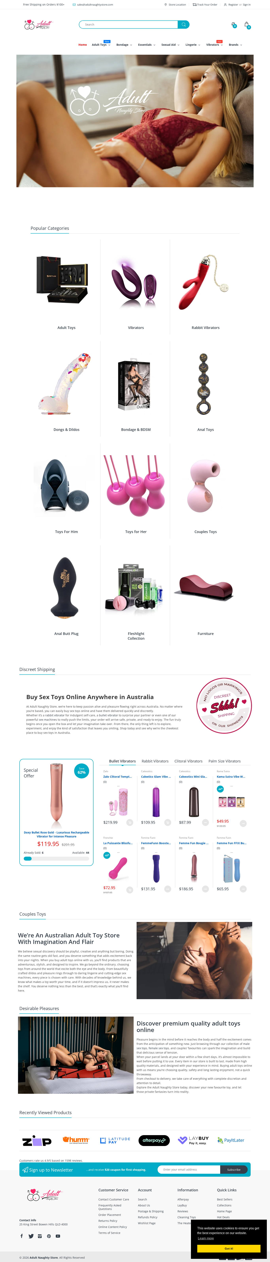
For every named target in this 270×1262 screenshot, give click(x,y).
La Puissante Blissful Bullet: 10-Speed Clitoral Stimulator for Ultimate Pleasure (118, 843)
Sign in (247, 4)
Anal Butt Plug (66, 633)
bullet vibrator (108, 715)
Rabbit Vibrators (206, 327)
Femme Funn (148, 837)
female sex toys (159, 1048)
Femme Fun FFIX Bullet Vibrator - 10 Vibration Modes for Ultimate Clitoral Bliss (232, 843)
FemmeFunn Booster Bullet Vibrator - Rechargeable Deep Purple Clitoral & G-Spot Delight (156, 843)
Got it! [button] (229, 1248)
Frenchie (108, 837)
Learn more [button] (206, 1238)
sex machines (48, 719)
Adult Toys (67, 327)
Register (233, 4)
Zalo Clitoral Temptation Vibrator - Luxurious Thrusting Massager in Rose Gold (118, 776)
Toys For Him (66, 531)
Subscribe (234, 1170)
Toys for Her (136, 531)
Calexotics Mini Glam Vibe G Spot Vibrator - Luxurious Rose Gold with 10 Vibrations (194, 776)
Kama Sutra (223, 771)
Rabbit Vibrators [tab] (155, 761)
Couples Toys (205, 531)
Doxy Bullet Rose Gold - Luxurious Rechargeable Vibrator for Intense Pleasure (56, 834)
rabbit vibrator (55, 715)
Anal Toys (205, 429)
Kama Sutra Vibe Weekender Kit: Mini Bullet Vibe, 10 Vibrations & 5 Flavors (232, 776)
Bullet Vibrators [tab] (122, 761)
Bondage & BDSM (136, 429)
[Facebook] (21, 1236)
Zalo (105, 771)
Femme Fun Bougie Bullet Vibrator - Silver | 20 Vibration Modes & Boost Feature (194, 843)
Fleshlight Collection (136, 636)
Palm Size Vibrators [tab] (225, 761)
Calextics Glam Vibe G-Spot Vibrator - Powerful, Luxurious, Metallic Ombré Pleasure (156, 776)
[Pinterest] (49, 1236)
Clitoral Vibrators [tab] (189, 761)
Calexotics (146, 771)
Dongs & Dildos (66, 429)
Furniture (206, 633)
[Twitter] (30, 1236)
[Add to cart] (129, 822)
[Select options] (205, 822)
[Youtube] (58, 1236)
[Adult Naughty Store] (46, 24)
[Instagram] (40, 1236)
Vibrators (136, 327)
